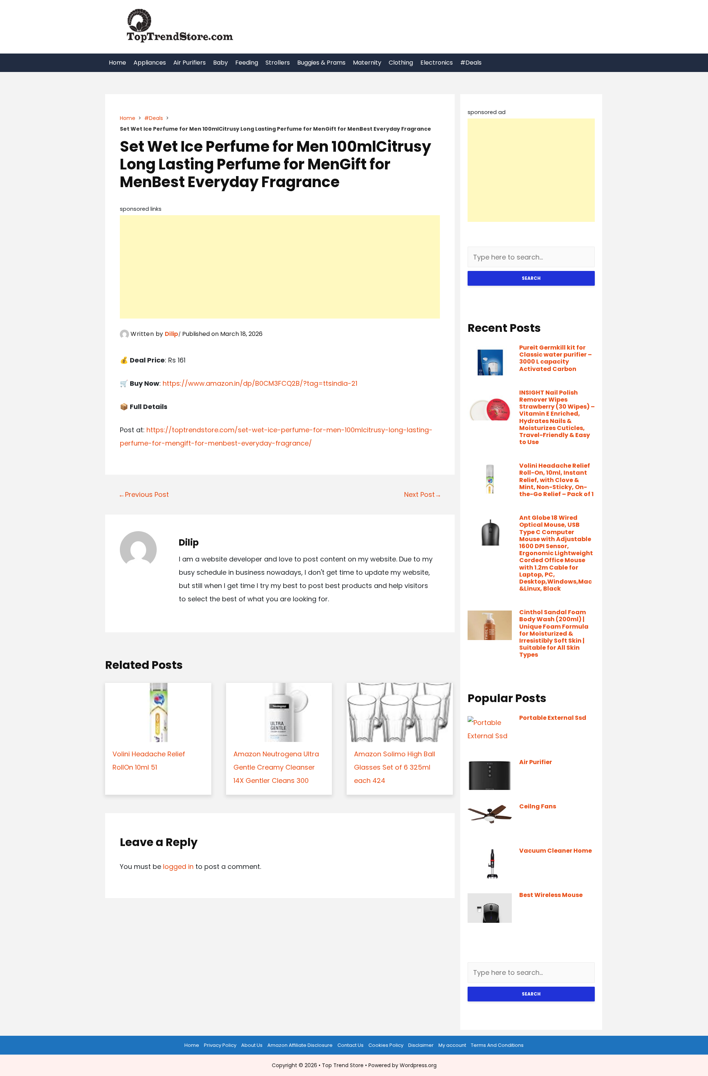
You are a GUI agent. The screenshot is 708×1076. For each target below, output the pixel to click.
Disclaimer (421, 1045)
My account (452, 1045)
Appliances (149, 62)
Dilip (171, 334)
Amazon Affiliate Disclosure (300, 1045)
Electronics (436, 62)
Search (531, 278)
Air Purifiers (189, 62)
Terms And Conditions (497, 1045)
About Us (252, 1045)
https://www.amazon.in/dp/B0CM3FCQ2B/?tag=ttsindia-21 (260, 383)
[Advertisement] (280, 267)
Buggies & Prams (321, 62)
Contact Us (350, 1045)
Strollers (278, 62)
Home (117, 62)
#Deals (471, 62)
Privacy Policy (220, 1045)
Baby (220, 62)
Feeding (246, 62)
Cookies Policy (385, 1045)
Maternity (367, 62)
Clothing (401, 62)
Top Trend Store (343, 1065)
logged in (178, 866)
